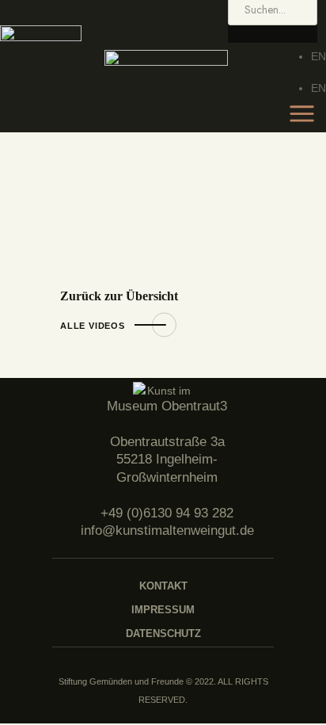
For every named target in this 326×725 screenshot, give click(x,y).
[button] (272, 34)
